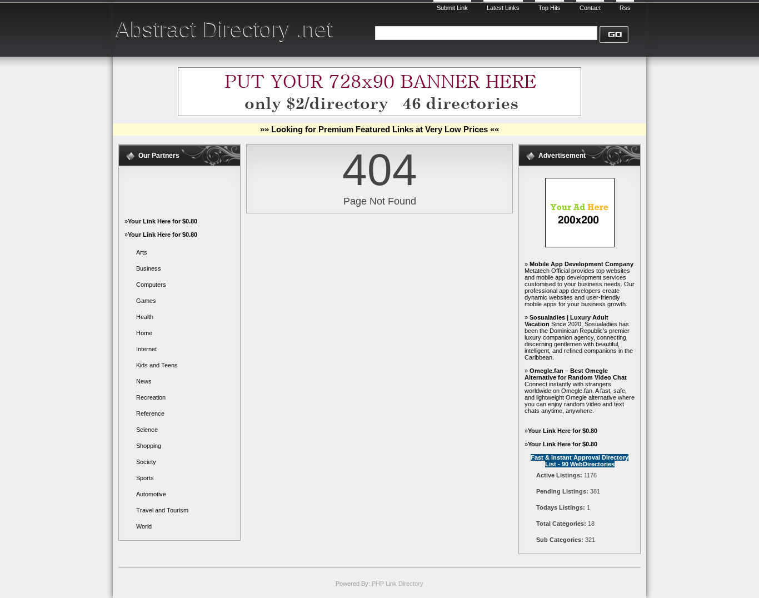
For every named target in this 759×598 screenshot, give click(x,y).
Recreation (151, 397)
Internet (146, 349)
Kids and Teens (157, 365)
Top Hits (549, 7)
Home (144, 333)
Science (147, 429)
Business (148, 268)
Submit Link (452, 7)
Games (146, 300)
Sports (145, 478)
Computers (151, 284)
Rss (625, 7)
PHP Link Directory (397, 583)
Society (146, 462)
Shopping (148, 445)
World (144, 526)
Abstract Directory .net (224, 29)
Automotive (151, 494)
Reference (150, 413)
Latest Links (503, 7)
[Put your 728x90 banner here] (379, 114)
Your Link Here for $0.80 (162, 221)
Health (144, 316)
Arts (141, 252)
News (144, 381)
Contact (590, 7)
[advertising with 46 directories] (580, 245)
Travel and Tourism (162, 510)
